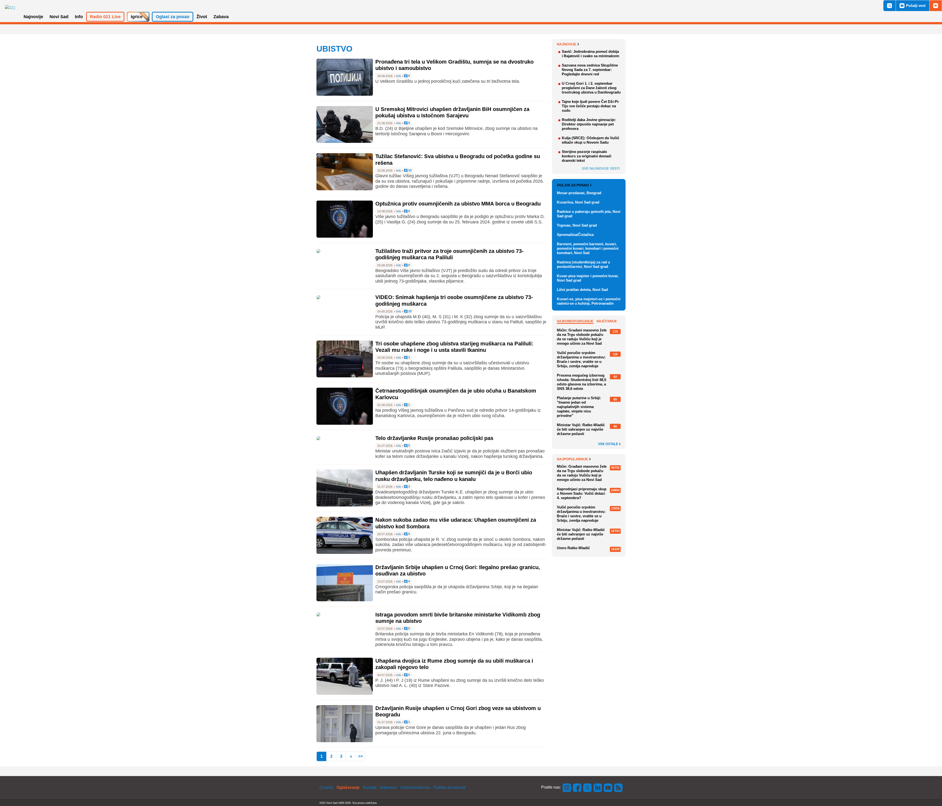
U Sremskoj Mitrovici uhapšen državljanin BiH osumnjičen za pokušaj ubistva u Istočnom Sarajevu (452, 112)
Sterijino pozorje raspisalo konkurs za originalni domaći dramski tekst (586, 156)
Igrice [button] (137, 16)
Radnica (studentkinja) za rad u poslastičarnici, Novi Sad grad (583, 264)
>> (360, 756)
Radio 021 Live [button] (105, 16)
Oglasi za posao (573, 185)
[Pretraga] (889, 5)
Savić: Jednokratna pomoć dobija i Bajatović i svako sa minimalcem (590, 53)
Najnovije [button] (33, 16)
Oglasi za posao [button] (172, 16)
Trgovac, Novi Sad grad (577, 225)
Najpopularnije (572, 459)
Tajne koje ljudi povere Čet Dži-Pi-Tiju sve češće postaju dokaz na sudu (590, 105)
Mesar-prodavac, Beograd (579, 193)
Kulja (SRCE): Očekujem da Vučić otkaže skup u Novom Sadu (590, 140)
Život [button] (201, 16)
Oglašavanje (348, 787)
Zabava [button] (221, 16)
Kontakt (369, 787)
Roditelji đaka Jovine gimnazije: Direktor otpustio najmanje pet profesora (589, 124)
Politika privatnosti (450, 787)
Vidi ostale (608, 444)
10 (409, 170)
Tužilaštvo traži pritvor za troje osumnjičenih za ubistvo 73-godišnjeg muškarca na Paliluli (449, 254)
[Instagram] (567, 787)
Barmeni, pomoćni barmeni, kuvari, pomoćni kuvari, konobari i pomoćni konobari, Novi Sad (587, 248)
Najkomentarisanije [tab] (575, 321)
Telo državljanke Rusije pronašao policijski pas (434, 438)
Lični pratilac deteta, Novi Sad (582, 289)
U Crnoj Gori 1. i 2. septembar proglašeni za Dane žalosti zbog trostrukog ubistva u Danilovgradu (591, 87)
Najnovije (566, 44)
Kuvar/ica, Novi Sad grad (578, 202)
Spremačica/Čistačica (575, 234)
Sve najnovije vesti (601, 168)
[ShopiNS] (935, 5)
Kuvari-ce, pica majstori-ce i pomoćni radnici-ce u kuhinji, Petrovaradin (588, 301)
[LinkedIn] (598, 787)
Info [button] (79, 16)
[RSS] (618, 787)
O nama (326, 787)
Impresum (388, 787)
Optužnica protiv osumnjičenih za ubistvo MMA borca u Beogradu (458, 204)
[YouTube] (608, 787)
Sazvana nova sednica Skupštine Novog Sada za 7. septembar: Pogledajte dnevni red (590, 69)
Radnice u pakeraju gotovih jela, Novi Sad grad (588, 213)
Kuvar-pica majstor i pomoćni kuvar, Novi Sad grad (588, 278)
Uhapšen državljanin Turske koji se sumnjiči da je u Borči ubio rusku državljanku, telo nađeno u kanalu (453, 475)
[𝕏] (587, 787)
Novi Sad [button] (59, 16)
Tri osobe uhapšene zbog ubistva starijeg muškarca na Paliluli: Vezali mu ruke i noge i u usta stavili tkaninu (454, 347)
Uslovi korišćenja (415, 787)
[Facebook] (577, 787)
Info (398, 76)
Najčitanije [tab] (607, 321)
